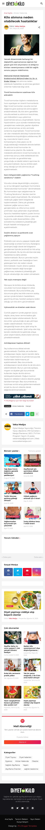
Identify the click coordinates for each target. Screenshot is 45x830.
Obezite (35, 761)
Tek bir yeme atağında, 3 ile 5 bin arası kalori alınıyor (32, 675)
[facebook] (12, 808)
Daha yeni (7, 557)
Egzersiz (8, 761)
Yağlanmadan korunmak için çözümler (10, 523)
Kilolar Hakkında (20, 13)
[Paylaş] (39, 27)
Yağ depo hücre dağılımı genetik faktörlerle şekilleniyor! (11, 472)
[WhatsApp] (32, 414)
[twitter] (17, 808)
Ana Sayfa (8, 13)
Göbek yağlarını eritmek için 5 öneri (32, 497)
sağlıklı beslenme (31, 769)
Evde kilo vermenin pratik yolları (12, 674)
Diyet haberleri (25, 757)
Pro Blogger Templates (27, 826)
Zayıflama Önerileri (13, 769)
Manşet (28, 406)
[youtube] (22, 808)
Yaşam (25, 765)
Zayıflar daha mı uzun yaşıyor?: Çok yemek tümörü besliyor (12, 649)
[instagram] (28, 808)
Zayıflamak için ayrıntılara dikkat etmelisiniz (31, 471)
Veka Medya (19, 424)
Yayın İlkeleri (35, 819)
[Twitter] (27, 414)
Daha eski (38, 557)
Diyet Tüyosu (10, 757)
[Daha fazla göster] (37, 414)
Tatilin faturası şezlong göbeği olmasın (10, 498)
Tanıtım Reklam (21, 819)
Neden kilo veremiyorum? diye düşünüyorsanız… (32, 648)
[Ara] (42, 4)
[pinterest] (33, 808)
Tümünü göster (34, 451)
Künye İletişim (22, 822)
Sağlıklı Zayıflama (12, 765)
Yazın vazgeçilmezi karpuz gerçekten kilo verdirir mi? (12, 703)
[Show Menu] (3, 4)
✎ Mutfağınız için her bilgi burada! (19, 401)
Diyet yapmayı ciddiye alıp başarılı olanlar (19, 613)
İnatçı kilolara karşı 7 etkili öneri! (32, 522)
